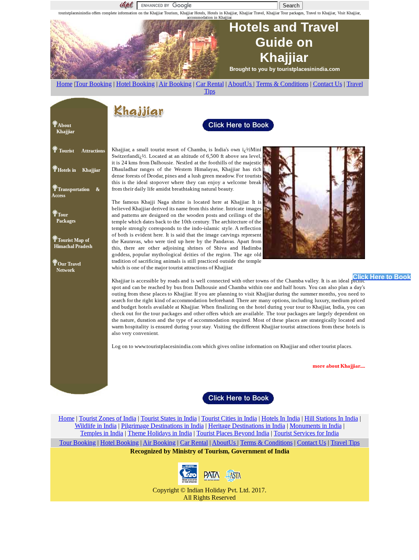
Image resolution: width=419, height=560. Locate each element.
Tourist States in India (169, 418)
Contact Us (327, 83)
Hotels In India (280, 418)
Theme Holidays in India (160, 433)
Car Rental (210, 83)
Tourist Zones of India (107, 418)
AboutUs (240, 83)
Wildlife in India (96, 425)
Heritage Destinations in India (246, 425)
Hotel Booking (135, 83)
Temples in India (101, 433)
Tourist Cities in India (229, 418)
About (64, 125)
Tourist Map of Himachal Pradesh (72, 243)
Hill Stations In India (331, 418)
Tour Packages (64, 218)
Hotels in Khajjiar (79, 170)
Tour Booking (93, 83)
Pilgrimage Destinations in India (162, 425)
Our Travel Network (66, 267)
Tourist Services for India (306, 433)
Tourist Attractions (81, 151)
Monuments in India (316, 425)
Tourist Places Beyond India (232, 433)
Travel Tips (345, 442)
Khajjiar (63, 131)
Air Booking (175, 83)
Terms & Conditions (282, 83)
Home (64, 83)
